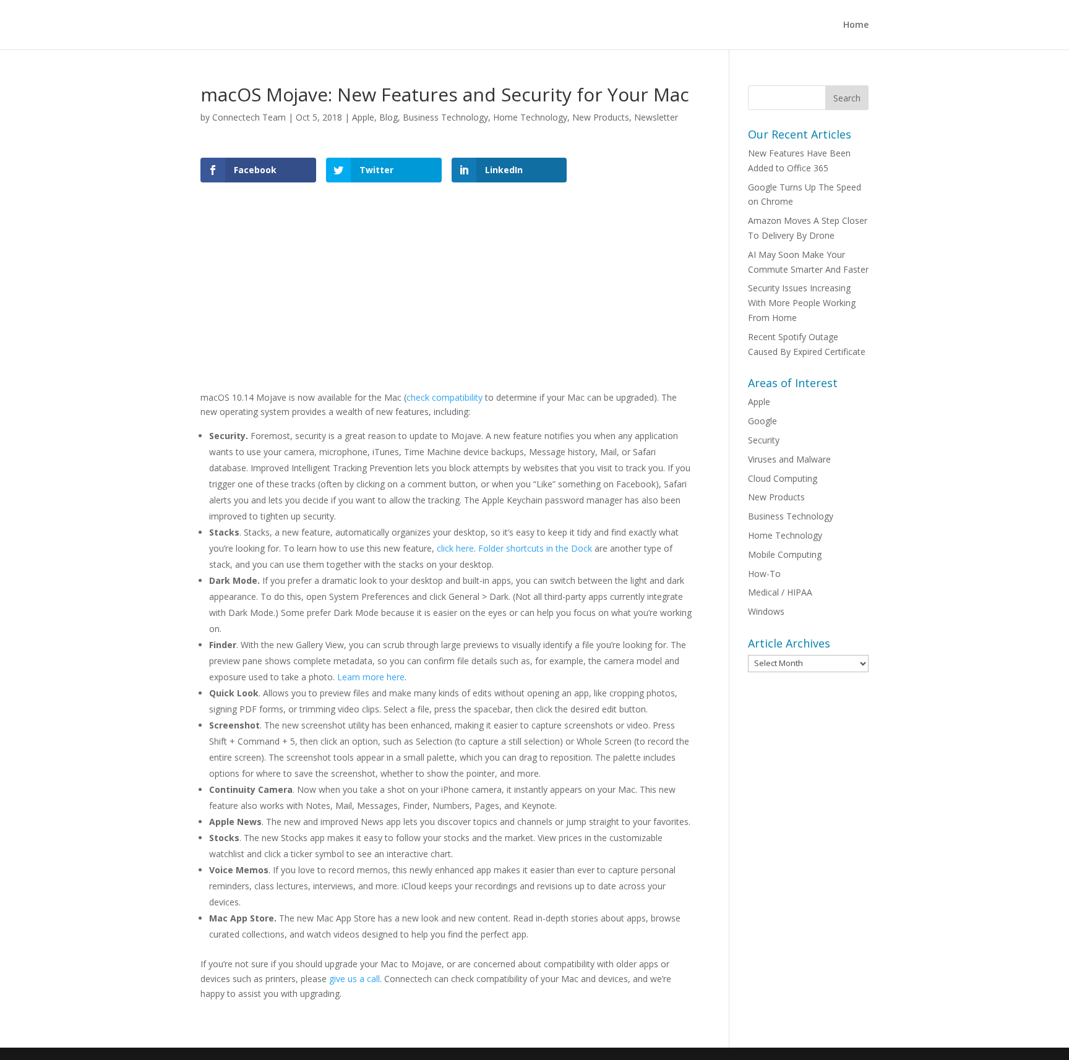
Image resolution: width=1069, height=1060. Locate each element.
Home (856, 25)
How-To (764, 573)
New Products (600, 117)
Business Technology (445, 117)
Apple (363, 117)
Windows (766, 611)
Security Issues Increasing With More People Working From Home (802, 302)
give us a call (354, 979)
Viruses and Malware (789, 459)
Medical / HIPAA (780, 592)
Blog (388, 117)
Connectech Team (249, 117)
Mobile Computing (785, 554)
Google (762, 421)
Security (763, 440)
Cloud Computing (782, 478)
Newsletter (656, 117)
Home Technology (530, 117)
